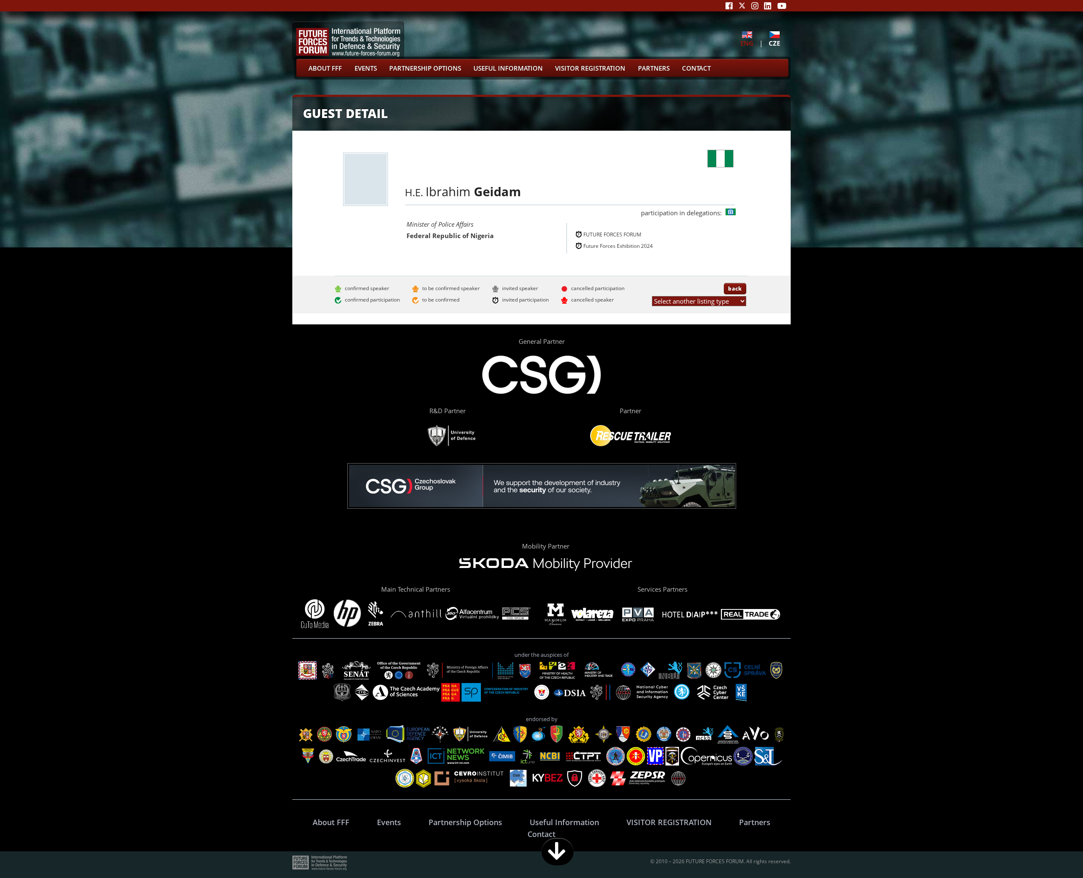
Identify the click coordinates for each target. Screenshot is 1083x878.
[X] (742, 5)
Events (366, 68)
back (735, 288)
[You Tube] (781, 5)
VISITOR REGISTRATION (590, 68)
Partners (654, 68)
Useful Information (508, 68)
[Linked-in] (767, 5)
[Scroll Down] (558, 851)
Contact (696, 68)
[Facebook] (729, 5)
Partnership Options (425, 68)
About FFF (325, 68)
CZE (774, 43)
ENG (746, 43)
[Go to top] (1050, 851)
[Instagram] (755, 5)
